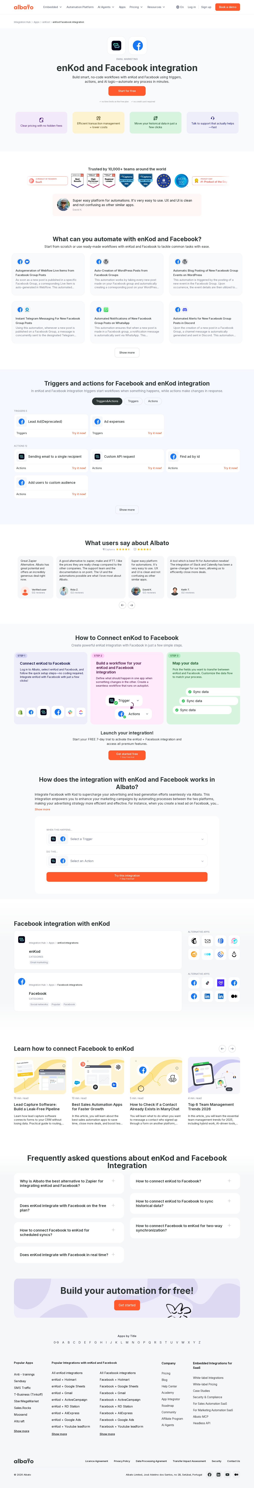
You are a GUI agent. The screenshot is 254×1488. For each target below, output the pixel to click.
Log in (192, 7)
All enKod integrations (67, 1373)
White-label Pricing (205, 1384)
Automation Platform (80, 7)
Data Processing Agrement (151, 1461)
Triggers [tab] (133, 401)
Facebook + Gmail (113, 1393)
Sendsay (20, 1381)
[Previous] (122, 605)
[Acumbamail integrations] (207, 940)
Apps (122, 7)
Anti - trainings (24, 1374)
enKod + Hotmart (64, 1379)
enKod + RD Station (66, 1406)
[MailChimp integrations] (193, 940)
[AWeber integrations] (220, 940)
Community (169, 1412)
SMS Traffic (22, 1388)
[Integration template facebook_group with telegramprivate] (48, 322)
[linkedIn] (218, 1474)
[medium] (236, 1474)
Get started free (127, 755)
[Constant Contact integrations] (220, 954)
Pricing (166, 1373)
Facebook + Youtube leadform (121, 1426)
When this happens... (59, 829)
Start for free (127, 91)
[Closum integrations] (207, 954)
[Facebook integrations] (193, 982)
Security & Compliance (207, 1397)
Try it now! (79, 433)
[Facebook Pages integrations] (193, 996)
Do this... (52, 851)
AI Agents (168, 1425)
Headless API (201, 1423)
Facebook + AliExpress (116, 1413)
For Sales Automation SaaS (210, 1403)
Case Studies (201, 1391)
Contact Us (233, 1461)
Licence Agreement (96, 1461)
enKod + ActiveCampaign (69, 1400)
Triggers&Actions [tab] (107, 401)
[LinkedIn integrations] (207, 996)
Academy (168, 1392)
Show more (127, 352)
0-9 (56, 1342)
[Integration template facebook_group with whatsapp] (127, 322)
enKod (46, 22)
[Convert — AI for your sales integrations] (220, 982)
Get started (127, 1305)
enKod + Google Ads (66, 1420)
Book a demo (227, 7)
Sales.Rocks (22, 1408)
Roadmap (168, 1405)
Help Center (169, 1386)
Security (216, 1461)
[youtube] (227, 1474)
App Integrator (171, 1399)
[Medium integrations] (234, 996)
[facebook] (209, 1474)
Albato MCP (200, 1416)
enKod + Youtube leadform (71, 1426)
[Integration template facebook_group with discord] (205, 322)
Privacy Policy (122, 1461)
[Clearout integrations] (193, 954)
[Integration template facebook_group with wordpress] (127, 274)
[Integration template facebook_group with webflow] (48, 274)
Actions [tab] (153, 401)
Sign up (206, 7)
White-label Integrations (208, 1378)
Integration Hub (22, 22)
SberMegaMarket (26, 1401)
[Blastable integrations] (234, 940)
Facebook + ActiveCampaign (120, 1400)
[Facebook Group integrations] (234, 982)
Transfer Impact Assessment (189, 1461)
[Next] (131, 605)
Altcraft (19, 1421)
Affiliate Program (172, 1418)
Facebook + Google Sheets (119, 1386)
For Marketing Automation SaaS (213, 1410)
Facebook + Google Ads (117, 1420)
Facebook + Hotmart (114, 1379)
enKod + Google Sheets (68, 1386)
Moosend (20, 1414)
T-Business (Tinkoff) (28, 1394)
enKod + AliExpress (65, 1413)
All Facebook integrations (118, 1373)
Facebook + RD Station (116, 1406)
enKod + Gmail (62, 1393)
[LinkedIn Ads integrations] (220, 996)
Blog (164, 1380)
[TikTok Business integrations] (207, 982)
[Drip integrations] (234, 954)
